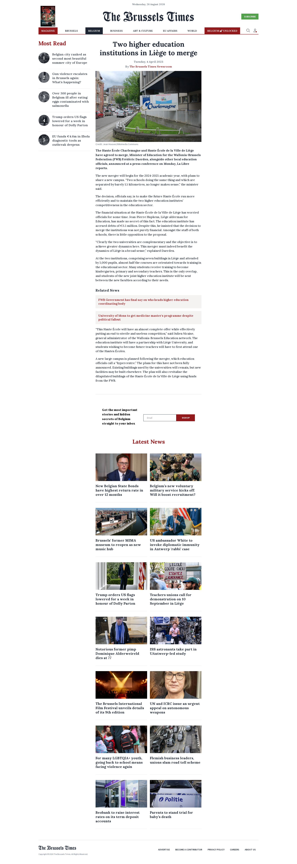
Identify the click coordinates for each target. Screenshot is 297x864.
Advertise (164, 849)
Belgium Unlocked (222, 30)
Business (116, 30)
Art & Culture (143, 30)
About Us (250, 849)
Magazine (48, 30)
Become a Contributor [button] (188, 849)
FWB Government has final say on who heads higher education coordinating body (143, 302)
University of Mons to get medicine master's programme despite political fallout (145, 317)
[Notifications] (255, 30)
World (192, 30)
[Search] (248, 30)
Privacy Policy (216, 849)
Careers (234, 849)
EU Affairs (170, 30)
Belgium (94, 30)
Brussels (71, 30)
